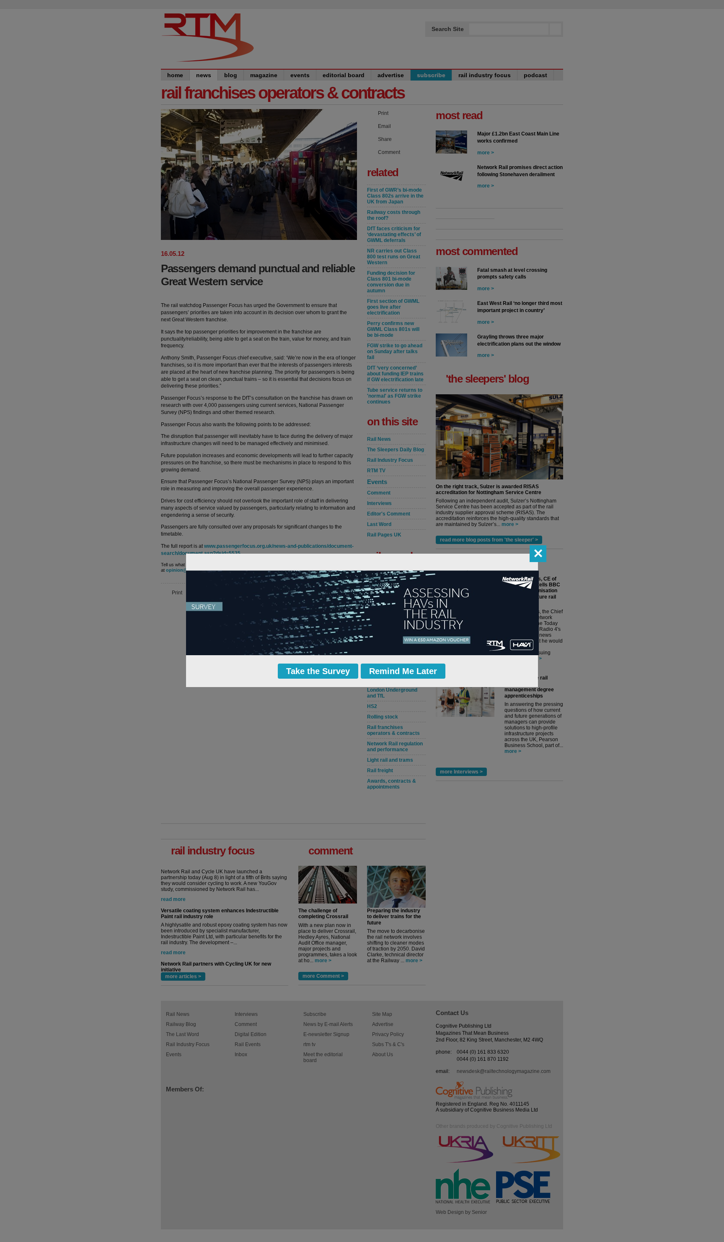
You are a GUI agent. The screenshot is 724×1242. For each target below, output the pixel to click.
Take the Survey (318, 671)
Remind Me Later (403, 671)
